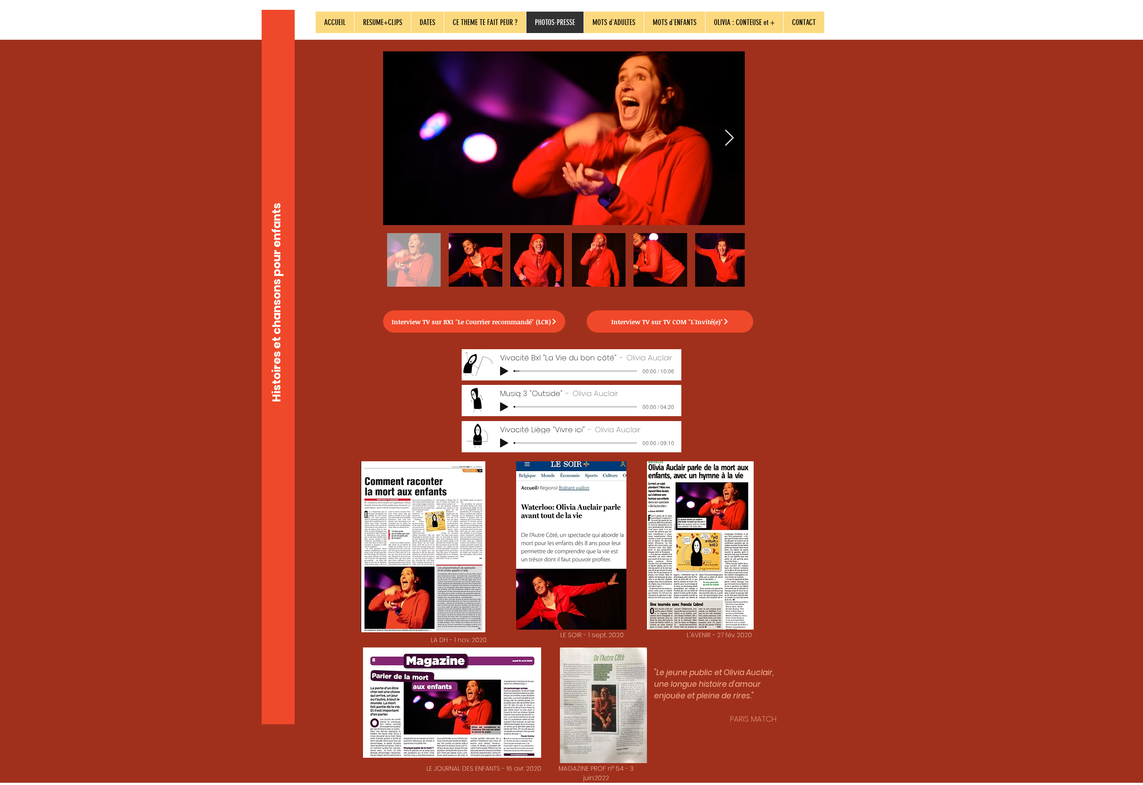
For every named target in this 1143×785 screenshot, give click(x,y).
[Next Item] (729, 138)
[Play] (504, 371)
